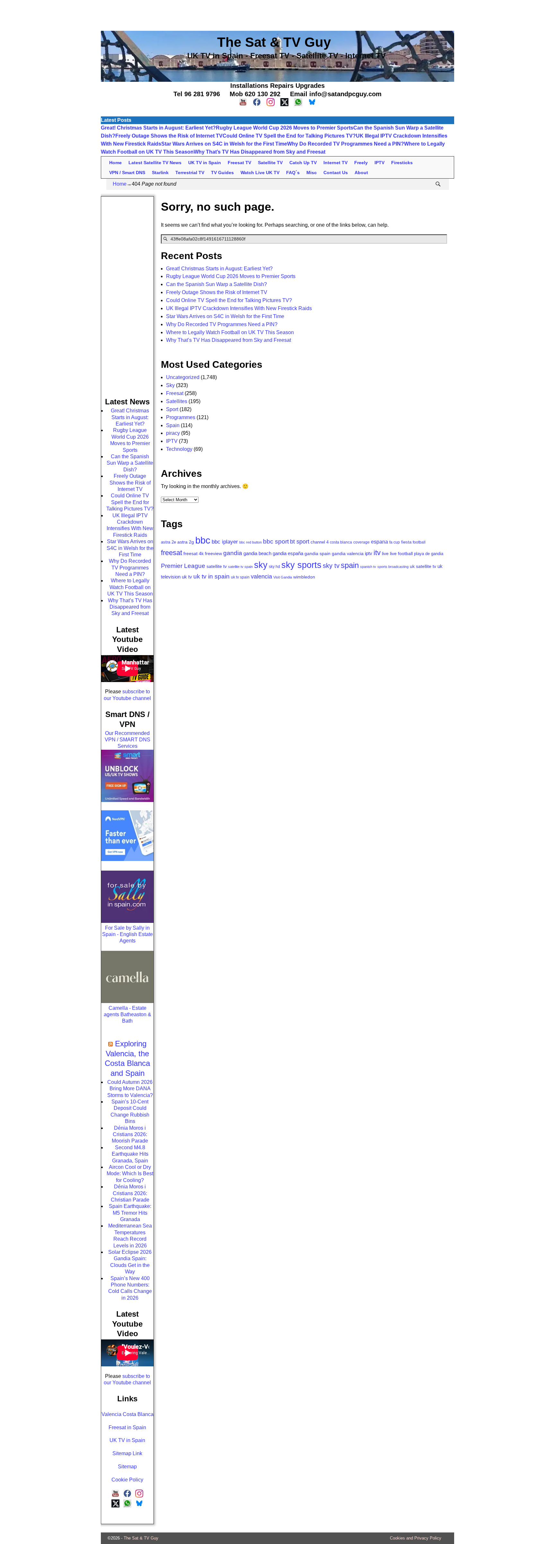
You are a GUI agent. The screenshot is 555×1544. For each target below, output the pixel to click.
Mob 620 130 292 (255, 93)
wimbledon (304, 576)
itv (377, 553)
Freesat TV (239, 162)
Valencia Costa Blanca (127, 1414)
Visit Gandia (282, 577)
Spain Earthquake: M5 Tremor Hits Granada (130, 1212)
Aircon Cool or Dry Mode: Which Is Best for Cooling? (130, 1173)
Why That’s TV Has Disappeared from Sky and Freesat (259, 152)
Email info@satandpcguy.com (336, 93)
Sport (172, 409)
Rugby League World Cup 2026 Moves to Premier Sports (284, 128)
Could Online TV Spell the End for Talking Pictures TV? (289, 136)
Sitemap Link (127, 1453)
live (385, 553)
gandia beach (257, 553)
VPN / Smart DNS (127, 172)
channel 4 (320, 542)
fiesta (406, 542)
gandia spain (317, 553)
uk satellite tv (423, 566)
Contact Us (335, 172)
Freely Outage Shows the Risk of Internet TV (169, 136)
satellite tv (217, 566)
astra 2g (185, 542)
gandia (232, 553)
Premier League (183, 565)
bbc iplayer (225, 541)
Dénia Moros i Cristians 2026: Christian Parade (130, 1193)
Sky (170, 385)
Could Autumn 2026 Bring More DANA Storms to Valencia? (130, 1088)
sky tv (331, 565)
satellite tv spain (240, 567)
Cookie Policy (127, 1479)
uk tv (187, 576)
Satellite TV (270, 162)
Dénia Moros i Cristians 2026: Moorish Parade (130, 1134)
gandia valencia (348, 553)
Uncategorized (182, 377)
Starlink (160, 172)
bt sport (299, 541)
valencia (261, 576)
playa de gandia (428, 553)
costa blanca (341, 542)
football (419, 542)
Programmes (180, 417)
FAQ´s (293, 172)
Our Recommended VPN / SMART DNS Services (127, 739)
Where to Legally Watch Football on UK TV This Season (230, 332)
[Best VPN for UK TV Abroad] (127, 859)
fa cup (394, 542)
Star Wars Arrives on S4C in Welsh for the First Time (224, 144)
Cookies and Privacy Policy (415, 1538)
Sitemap (127, 1466)
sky (261, 565)
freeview (213, 553)
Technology (179, 449)
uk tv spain (240, 577)
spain (350, 565)
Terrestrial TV (189, 172)
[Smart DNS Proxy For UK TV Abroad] (127, 800)
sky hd (274, 566)
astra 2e (168, 542)
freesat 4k (193, 553)
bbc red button (250, 542)
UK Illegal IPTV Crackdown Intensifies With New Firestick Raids (239, 308)
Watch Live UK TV (260, 172)
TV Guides (222, 172)
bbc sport (276, 541)
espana (379, 541)
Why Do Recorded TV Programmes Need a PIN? (345, 144)
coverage (361, 542)
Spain (173, 425)
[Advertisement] (277, 14)
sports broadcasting (393, 567)
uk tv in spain (211, 576)
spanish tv (368, 567)
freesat (171, 553)
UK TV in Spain (204, 162)
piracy (173, 433)
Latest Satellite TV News (154, 162)
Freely (361, 162)
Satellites (176, 401)
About (361, 172)
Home (115, 162)
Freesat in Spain (127, 1427)
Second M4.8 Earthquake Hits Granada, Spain (130, 1154)
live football (401, 553)
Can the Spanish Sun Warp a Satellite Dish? (216, 284)
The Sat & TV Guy (141, 1538)
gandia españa (288, 553)
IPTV (379, 162)
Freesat (174, 393)
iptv (368, 553)
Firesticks (402, 162)
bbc (202, 540)
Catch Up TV (303, 162)
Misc (311, 172)
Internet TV (335, 162)
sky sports (301, 565)
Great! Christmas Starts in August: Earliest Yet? (158, 128)
